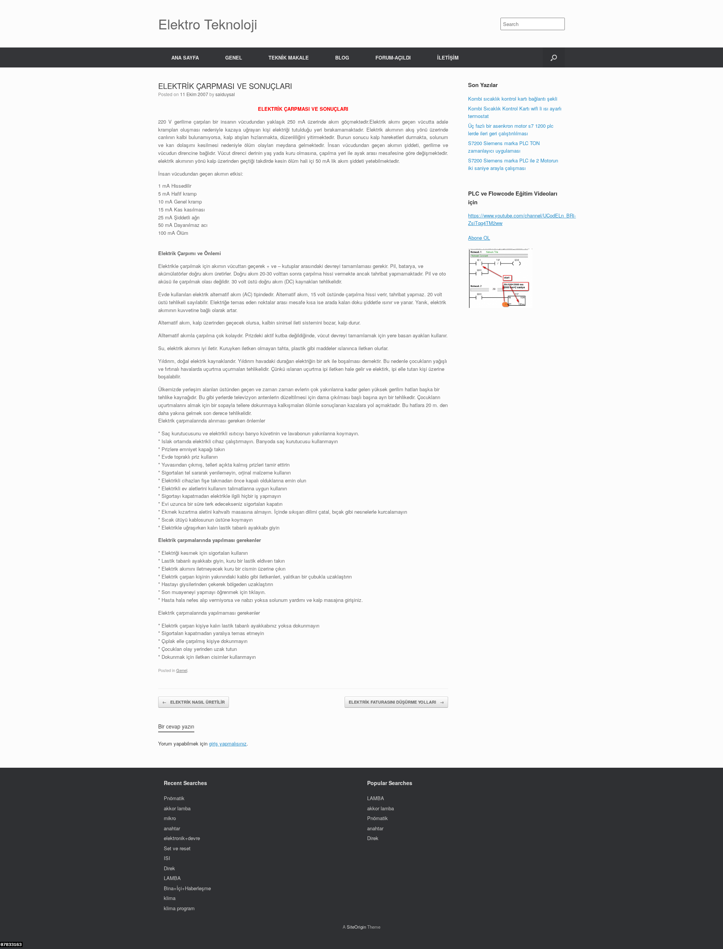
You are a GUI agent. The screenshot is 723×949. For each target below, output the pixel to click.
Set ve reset (177, 848)
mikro (170, 818)
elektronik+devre (182, 838)
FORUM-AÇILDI (393, 57)
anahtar (172, 828)
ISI (167, 858)
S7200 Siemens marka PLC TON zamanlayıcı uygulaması (504, 146)
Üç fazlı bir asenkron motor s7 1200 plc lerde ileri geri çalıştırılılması (511, 129)
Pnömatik (174, 798)
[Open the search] (554, 57)
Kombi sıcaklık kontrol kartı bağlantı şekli (512, 98)
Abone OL (479, 237)
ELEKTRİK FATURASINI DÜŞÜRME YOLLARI (396, 702)
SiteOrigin (356, 927)
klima (169, 898)
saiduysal (225, 94)
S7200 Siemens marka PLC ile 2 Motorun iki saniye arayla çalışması (514, 164)
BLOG (342, 57)
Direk (169, 868)
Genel (181, 670)
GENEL (233, 57)
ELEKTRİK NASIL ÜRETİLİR (193, 702)
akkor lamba (177, 808)
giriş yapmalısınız (228, 743)
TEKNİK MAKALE (288, 57)
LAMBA (172, 878)
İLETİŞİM (448, 57)
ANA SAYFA (185, 57)
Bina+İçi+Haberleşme (187, 888)
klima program (179, 908)
